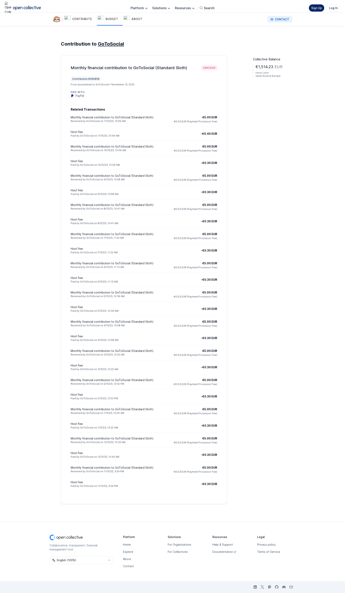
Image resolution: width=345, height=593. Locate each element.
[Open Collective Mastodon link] (269, 587)
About (127, 559)
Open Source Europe (268, 75)
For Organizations (179, 544)
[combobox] (81, 560)
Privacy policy (266, 544)
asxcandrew (84, 84)
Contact (128, 566)
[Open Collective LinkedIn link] (255, 587)
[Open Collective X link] (262, 587)
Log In (333, 8)
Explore (128, 551)
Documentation (222, 551)
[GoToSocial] (57, 19)
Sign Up (316, 8)
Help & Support (222, 544)
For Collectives (178, 551)
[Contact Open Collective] (291, 587)
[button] (80, 19)
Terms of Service (268, 551)
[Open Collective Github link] (277, 587)
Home (127, 544)
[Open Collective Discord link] (284, 587)
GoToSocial (111, 44)
